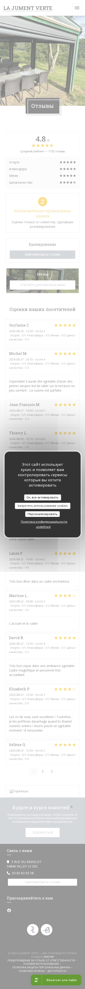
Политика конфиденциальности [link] (44, 522)
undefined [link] (43, 527)
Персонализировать (43, 514)
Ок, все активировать (42, 497)
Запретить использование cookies (42, 506)
